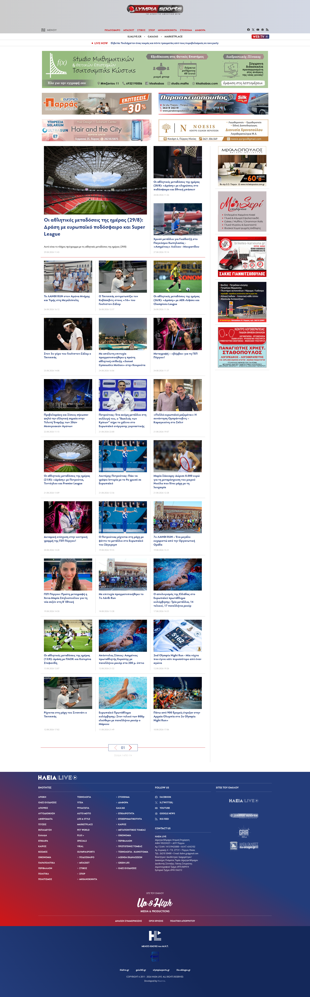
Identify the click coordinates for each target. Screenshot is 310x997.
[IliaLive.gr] (243, 800)
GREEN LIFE (123, 862)
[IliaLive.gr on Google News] (263, 30)
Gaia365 (153, 36)
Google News (167, 813)
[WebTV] (260, 36)
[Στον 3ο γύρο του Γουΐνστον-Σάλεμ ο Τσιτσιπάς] (68, 334)
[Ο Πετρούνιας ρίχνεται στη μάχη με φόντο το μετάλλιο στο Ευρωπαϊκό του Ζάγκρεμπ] (123, 517)
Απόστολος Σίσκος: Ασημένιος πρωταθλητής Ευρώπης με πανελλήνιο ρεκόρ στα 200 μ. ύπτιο (121, 659)
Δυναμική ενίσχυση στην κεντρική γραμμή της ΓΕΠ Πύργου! (66, 538)
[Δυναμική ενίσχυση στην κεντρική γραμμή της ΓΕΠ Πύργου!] (68, 517)
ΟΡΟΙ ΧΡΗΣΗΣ (156, 920)
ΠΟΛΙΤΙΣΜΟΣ (45, 879)
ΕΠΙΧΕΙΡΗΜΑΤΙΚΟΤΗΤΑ (130, 818)
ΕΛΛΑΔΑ (42, 835)
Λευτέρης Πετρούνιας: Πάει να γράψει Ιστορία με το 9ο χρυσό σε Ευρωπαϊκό (120, 479)
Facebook (165, 796)
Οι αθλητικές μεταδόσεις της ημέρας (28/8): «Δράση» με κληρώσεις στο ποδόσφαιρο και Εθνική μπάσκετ (177, 185)
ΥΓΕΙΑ (80, 802)
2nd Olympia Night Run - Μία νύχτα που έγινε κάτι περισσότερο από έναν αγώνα (177, 659)
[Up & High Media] (155, 905)
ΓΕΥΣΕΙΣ (42, 824)
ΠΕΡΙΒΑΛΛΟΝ (45, 868)
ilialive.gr (134, 36)
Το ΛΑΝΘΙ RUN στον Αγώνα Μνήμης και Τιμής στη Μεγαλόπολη (67, 298)
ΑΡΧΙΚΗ (42, 796)
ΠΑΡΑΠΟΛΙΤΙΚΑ (46, 862)
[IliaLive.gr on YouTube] (258, 30)
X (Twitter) (166, 802)
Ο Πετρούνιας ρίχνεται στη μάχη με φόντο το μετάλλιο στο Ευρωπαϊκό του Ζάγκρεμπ (121, 540)
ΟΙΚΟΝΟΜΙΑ (44, 857)
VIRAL (80, 846)
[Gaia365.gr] (243, 831)
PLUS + (80, 835)
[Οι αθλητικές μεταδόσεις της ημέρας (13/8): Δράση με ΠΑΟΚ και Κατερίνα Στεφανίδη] (68, 636)
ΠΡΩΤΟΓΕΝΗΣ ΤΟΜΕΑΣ (130, 846)
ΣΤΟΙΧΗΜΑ (186, 30)
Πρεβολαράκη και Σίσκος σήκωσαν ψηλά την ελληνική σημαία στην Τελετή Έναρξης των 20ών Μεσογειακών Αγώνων (66, 420)
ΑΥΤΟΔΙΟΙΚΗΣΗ (46, 813)
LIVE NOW (101, 43)
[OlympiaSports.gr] (243, 816)
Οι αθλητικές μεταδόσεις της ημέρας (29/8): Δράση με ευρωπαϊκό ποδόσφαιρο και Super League (94, 226)
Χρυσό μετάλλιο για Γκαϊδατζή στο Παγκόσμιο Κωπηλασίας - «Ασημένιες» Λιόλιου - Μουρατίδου (176, 243)
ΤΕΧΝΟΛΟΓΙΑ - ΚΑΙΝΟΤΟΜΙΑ (133, 851)
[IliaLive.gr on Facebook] (249, 30)
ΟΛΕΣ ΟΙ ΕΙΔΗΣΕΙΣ (47, 802)
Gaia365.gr (141, 969)
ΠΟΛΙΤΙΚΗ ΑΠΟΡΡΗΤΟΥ (182, 920)
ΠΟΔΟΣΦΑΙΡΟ (112, 30)
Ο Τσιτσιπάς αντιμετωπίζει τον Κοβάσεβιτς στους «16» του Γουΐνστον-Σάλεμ (118, 300)
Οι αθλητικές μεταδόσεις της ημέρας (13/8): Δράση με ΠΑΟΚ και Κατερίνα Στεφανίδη (67, 659)
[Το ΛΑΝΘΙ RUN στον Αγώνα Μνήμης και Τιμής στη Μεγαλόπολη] (68, 277)
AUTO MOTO (84, 813)
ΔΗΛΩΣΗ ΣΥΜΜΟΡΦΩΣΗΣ (128, 920)
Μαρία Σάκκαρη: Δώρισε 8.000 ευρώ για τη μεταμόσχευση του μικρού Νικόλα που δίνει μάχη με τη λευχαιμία (177, 481)
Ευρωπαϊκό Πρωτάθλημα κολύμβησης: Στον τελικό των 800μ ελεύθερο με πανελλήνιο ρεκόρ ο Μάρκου (121, 718)
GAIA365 (120, 807)
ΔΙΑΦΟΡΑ (200, 30)
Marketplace (173, 36)
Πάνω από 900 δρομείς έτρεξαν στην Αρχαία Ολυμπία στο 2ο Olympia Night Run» (177, 716)
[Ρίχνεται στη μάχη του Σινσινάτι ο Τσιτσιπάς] (68, 693)
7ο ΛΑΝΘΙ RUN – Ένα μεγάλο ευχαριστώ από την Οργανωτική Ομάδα (174, 540)
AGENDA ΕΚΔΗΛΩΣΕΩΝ (130, 857)
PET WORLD (83, 829)
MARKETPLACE (85, 824)
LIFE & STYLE (83, 818)
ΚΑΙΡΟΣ (42, 846)
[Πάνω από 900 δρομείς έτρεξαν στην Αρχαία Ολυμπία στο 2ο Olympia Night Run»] (178, 693)
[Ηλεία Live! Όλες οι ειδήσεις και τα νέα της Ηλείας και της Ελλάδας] (155, 10)
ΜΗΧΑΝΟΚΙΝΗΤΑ (167, 30)
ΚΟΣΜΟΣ (42, 851)
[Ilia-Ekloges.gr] (243, 846)
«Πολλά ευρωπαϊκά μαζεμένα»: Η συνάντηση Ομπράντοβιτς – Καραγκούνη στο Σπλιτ (175, 418)
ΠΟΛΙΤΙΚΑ (43, 873)
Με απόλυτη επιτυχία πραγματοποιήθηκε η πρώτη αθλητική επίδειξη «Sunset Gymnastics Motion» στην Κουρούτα (122, 359)
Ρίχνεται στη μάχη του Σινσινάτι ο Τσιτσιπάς (65, 714)
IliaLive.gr (124, 969)
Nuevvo (161, 980)
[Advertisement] (242, 392)
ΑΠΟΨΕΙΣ (43, 807)
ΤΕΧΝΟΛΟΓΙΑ (84, 796)
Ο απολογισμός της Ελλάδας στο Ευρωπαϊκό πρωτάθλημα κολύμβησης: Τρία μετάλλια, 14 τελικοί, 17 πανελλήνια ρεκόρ (174, 599)
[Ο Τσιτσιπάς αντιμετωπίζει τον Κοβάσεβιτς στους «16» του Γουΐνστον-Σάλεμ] (123, 277)
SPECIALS (82, 840)
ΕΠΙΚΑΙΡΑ (43, 840)
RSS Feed (164, 818)
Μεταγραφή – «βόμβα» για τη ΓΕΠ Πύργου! (176, 355)
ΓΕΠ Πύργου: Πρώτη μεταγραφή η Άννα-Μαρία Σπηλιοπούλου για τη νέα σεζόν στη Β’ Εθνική (66, 598)
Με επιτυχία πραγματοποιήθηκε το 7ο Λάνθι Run (121, 596)
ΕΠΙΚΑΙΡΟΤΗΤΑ (126, 813)
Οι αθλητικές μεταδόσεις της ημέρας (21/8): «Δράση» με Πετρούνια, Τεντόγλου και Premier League (67, 479)
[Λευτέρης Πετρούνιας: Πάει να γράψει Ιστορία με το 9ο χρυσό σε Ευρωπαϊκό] (123, 456)
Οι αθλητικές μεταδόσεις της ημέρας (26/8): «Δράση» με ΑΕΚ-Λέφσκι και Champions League (177, 300)
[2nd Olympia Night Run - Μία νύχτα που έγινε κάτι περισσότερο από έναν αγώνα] (178, 636)
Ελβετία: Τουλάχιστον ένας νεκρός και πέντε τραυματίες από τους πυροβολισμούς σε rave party (164, 43)
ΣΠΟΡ (152, 30)
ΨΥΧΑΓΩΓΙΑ (83, 807)
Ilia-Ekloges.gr (183, 969)
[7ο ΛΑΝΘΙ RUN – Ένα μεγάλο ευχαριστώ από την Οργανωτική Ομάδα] (178, 517)
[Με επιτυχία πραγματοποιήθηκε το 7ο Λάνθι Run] (123, 574)
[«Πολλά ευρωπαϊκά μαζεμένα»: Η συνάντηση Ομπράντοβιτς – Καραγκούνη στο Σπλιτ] (178, 395)
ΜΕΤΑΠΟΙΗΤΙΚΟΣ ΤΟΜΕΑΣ (132, 829)
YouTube (164, 807)
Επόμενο (130, 747)
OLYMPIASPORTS (86, 851)
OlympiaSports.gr (161, 969)
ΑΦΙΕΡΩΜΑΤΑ (45, 818)
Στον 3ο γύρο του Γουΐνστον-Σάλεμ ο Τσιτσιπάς (67, 355)
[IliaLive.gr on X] (253, 30)
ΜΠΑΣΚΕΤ (128, 30)
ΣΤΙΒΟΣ (141, 30)
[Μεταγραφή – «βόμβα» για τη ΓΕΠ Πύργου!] (178, 334)
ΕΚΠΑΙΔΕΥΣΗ (45, 829)
